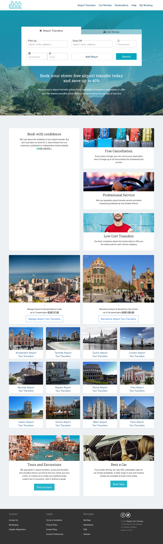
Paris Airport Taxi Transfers (137, 423)
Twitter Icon (128, 515)
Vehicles (86, 534)
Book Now (118, 484)
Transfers (53, 30)
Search (126, 56)
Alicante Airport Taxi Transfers (26, 389)
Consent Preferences (54, 534)
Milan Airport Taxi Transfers (100, 423)
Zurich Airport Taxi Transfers (100, 354)
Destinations (121, 5)
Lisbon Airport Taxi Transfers (26, 423)
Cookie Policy (51, 529)
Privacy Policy (51, 524)
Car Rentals (105, 5)
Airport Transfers (87, 5)
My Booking (13, 524)
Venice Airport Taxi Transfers (63, 423)
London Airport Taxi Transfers (137, 354)
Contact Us (13, 520)
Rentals (113, 31)
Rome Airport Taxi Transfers (100, 389)
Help (134, 5)
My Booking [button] (146, 5)
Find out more (44, 487)
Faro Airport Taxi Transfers (137, 389)
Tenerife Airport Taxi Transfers (63, 354)
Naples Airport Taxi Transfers (63, 389)
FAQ (85, 529)
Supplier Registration (17, 529)
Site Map (87, 520)
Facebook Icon (123, 515)
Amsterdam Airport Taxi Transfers (26, 354)
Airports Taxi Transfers (135, 521)
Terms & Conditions (54, 520)
